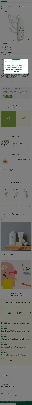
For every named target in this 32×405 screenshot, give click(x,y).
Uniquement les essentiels (18, 69)
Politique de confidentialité (18, 67)
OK (16, 71)
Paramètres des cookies (9, 69)
